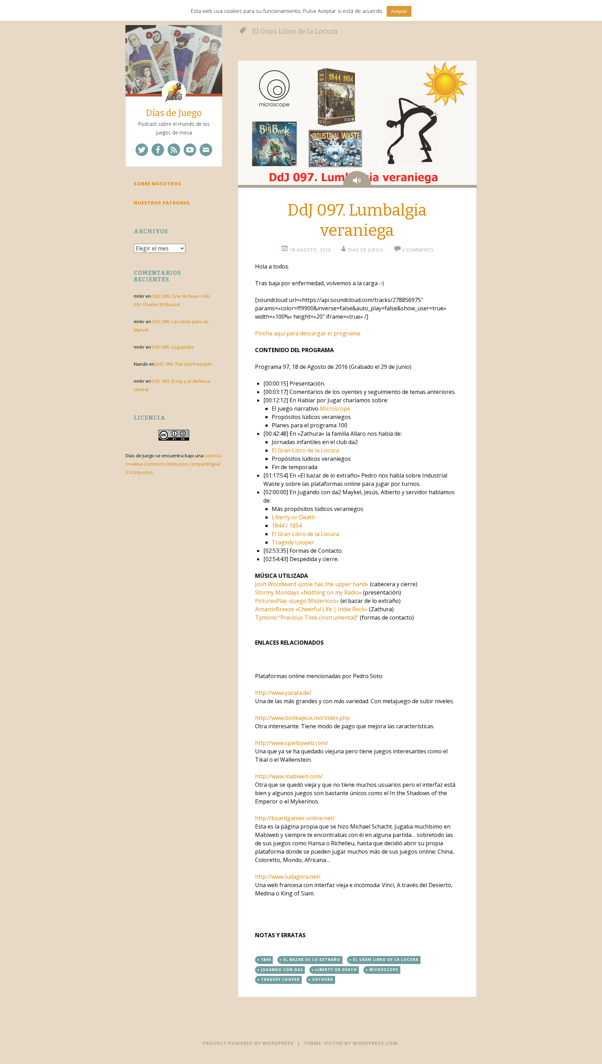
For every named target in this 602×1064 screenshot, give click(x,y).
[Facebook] (158, 149)
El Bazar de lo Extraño (311, 959)
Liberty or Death (293, 517)
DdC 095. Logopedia (173, 347)
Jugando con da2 (282, 969)
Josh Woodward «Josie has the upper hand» (312, 584)
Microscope (335, 408)
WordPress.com (375, 1043)
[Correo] (206, 149)
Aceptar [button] (399, 11)
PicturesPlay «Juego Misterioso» (297, 601)
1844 (266, 959)
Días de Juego (174, 113)
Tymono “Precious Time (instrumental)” (306, 617)
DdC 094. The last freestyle (184, 364)
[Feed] (174, 149)
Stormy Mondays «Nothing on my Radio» (308, 592)
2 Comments (418, 250)
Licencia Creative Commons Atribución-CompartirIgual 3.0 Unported (173, 463)
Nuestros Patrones (162, 203)
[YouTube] (190, 149)
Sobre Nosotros (157, 183)
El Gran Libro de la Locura (305, 450)
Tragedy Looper (293, 542)
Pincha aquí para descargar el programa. (308, 333)
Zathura (322, 979)
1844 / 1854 (287, 525)
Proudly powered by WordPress (248, 1043)
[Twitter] (142, 149)
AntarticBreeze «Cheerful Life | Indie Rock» (311, 609)
